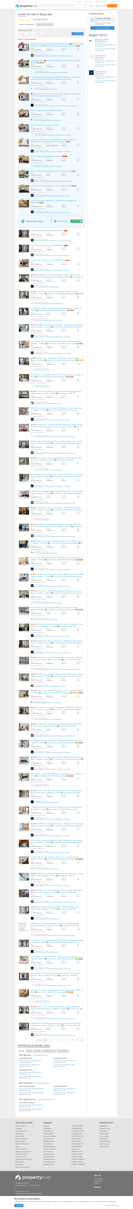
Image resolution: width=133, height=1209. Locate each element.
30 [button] (77, 1040)
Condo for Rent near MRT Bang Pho (30, 1072)
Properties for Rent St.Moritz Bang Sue (105, 77)
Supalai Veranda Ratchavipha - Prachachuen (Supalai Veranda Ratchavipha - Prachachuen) (57, 669)
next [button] (82, 1040)
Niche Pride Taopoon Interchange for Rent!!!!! (45, 125)
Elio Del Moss (19, 1162)
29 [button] (72, 1040)
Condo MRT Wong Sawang (27, 1086)
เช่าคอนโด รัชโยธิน (76, 1128)
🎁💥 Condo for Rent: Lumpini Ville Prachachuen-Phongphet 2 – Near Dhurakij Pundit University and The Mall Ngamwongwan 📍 (55, 95)
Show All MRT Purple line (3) (42, 1083)
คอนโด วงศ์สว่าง (76, 1141)
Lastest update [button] (78, 34)
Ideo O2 (17, 1146)
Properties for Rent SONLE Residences (105, 61)
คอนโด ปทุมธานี (104, 1146)
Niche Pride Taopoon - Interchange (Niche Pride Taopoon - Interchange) (53, 135)
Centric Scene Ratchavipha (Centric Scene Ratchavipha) (49, 470)
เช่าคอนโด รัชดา (48, 1144)
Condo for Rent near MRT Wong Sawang (31, 1088)
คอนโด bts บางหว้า (77, 1154)
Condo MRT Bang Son (60, 1086)
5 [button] (60, 1040)
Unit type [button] (22, 34)
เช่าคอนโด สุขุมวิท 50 (77, 1136)
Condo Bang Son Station (26, 1102)
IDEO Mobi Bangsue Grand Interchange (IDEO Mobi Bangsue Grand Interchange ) (55, 453)
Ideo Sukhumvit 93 (21, 1154)
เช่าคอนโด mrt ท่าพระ (77, 1131)
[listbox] (114, 1)
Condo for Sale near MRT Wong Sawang (31, 1092)
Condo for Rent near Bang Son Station (31, 1105)
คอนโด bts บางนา (76, 1151)
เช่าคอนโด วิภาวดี (48, 1164)
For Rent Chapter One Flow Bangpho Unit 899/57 (46, 156)
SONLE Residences (100, 55)
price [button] (30, 34)
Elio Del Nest (19, 1164)
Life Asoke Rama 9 (21, 1131)
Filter (39, 34)
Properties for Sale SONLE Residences (105, 65)
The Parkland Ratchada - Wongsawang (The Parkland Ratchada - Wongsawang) (55, 436)
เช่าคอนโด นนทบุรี (104, 1128)
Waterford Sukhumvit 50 (23, 1152)
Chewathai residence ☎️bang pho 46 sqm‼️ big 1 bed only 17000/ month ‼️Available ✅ (55, 61)
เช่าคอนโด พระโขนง (77, 1126)
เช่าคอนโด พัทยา (104, 1134)
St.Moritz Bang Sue (101, 71)
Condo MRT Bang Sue (25, 1058)
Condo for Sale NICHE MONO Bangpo (105, 49)
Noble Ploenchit (20, 1141)
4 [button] (56, 1040)
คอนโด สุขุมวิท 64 (76, 1146)
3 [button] (52, 1040)
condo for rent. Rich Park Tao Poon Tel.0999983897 (47, 230)
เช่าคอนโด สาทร (48, 1152)
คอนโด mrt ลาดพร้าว (77, 1159)
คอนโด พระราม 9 (48, 1131)
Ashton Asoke (19, 1136)
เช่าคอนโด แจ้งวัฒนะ (49, 1146)
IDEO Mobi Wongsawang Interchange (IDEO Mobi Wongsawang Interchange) (54, 56)
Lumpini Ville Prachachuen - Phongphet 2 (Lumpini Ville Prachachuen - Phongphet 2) (56, 106)
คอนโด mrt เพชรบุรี (77, 1162)
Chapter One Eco (20, 1157)
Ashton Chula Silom (21, 1139)
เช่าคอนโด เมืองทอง (49, 1159)
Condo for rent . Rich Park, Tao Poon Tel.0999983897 (47, 260)
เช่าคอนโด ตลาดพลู (49, 1162)
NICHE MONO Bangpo (102, 39)
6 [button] (64, 1040)
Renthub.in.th (19, 1)
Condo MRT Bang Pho (26, 1070)
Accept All (19, 1206)
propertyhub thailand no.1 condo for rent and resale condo (26, 6)
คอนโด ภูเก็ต (103, 1131)
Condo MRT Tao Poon (60, 1058)
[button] (68, 1040)
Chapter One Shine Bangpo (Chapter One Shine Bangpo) (49, 303)
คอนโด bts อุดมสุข (76, 1157)
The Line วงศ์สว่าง (21, 1149)
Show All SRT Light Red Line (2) (46, 1100)
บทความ (78, 1)
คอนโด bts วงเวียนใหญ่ (78, 1164)
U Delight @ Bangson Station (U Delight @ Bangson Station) (50, 686)
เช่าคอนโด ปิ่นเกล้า (48, 1157)
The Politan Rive (20, 1126)
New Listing (112, 6)
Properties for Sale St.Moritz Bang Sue (105, 81)
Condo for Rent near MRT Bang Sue (30, 1060)
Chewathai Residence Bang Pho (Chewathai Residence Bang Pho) (51, 72)
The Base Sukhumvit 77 (22, 1144)
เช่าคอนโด (46, 1126)
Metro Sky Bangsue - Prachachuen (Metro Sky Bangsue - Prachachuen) (52, 151)
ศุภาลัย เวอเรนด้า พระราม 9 (23, 1159)
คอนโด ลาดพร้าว (48, 1134)
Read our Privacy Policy (112, 1205)
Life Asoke (18, 1128)
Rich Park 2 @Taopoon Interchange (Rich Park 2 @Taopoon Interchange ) (53, 241)
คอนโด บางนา (75, 1149)
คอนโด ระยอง (103, 1139)
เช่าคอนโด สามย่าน (77, 1133)
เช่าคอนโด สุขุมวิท (48, 1139)
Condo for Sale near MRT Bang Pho (30, 1076)
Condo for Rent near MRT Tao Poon (64, 1060)
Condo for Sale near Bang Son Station (31, 1109)
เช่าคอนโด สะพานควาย (50, 1149)
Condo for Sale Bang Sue (44, 24)
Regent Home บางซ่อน (22, 1167)
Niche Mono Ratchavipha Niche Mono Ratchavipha (46, 110)
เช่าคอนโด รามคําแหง (49, 1136)
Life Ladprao (19, 1134)
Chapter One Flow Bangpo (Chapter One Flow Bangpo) (48, 166)
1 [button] (45, 1040)
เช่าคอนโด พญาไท (48, 1154)
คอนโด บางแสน (103, 1136)
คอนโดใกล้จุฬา (47, 1128)
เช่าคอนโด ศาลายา (104, 1141)
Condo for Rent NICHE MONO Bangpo (105, 45)
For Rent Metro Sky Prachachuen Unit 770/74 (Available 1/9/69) (51, 186)
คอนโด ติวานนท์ (76, 1139)
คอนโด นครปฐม (104, 1144)
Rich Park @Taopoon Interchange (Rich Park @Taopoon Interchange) (52, 255)
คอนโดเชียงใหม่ (103, 1126)
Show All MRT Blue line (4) (40, 1055)
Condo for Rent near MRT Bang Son (64, 1088)
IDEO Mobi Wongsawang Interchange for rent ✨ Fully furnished (51, 171)
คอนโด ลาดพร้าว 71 (77, 1144)
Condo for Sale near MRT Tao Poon (64, 1064)
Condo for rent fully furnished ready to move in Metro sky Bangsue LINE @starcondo (53, 201)
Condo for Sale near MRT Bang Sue (30, 1064)
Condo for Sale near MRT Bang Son (64, 1092)
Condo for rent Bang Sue (26, 24)
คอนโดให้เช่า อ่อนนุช (49, 1141)
